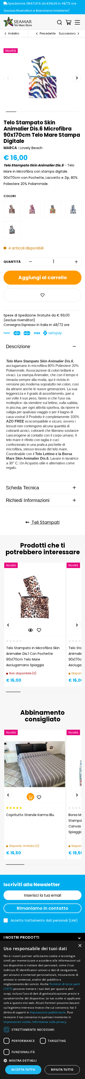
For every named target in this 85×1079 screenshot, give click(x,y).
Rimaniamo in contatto (42, 908)
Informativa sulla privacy (49, 1022)
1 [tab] (15, 864)
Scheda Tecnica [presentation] (22, 487)
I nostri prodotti (21, 937)
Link (73, 920)
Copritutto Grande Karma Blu (30, 814)
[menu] (77, 22)
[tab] (42, 346)
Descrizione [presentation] (18, 346)
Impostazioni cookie (17, 1022)
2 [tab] (33, 864)
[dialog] (42, 1010)
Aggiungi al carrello (42, 277)
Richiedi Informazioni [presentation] (27, 500)
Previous (8, 78)
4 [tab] (70, 864)
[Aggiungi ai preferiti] (42, 295)
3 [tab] (51, 864)
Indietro (13, 33)
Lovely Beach (31, 147)
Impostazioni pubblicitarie (48, 1012)
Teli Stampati (45, 522)
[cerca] (59, 22)
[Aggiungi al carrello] (30, 797)
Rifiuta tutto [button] (62, 1070)
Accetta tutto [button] (23, 1070)
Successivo (67, 33)
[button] (42, 1060)
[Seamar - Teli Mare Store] (18, 22)
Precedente (47, 33)
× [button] (79, 946)
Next (77, 78)
